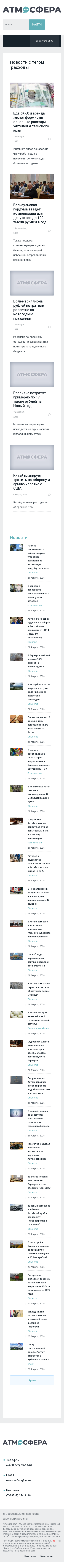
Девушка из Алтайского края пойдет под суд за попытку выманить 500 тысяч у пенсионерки (38, 828)
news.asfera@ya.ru (18, 1480)
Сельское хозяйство (38, 1028)
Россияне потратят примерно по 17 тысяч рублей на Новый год (29, 399)
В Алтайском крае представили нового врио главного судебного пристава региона (39, 929)
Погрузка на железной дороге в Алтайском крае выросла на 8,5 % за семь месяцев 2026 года (39, 1284)
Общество (33, 572)
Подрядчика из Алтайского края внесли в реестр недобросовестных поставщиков (39, 1086)
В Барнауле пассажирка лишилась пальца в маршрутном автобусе (38, 593)
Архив (32, 1380)
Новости (19, 537)
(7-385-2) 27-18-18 (18, 1495)
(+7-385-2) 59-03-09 (19, 1465)
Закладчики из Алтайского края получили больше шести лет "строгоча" (37, 1319)
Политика (32, 642)
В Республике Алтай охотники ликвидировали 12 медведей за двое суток (39, 794)
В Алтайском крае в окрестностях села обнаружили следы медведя (39, 989)
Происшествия (35, 605)
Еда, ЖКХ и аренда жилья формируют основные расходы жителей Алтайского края (31, 122)
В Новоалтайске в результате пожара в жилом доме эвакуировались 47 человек (38, 896)
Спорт (30, 1364)
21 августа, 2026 (36, 578)
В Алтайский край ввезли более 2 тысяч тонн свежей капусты (38, 1018)
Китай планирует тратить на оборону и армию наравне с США (31, 481)
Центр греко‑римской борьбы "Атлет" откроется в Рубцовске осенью (38, 1352)
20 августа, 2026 (36, 1168)
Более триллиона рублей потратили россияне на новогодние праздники (28, 309)
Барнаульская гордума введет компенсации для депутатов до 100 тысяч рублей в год (29, 213)
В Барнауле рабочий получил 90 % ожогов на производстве (39, 661)
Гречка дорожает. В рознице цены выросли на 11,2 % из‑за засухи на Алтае (39, 725)
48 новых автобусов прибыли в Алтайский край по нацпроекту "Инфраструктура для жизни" (39, 1215)
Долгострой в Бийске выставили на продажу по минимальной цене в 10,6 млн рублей (38, 1250)
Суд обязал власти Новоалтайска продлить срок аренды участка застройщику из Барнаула (38, 1051)
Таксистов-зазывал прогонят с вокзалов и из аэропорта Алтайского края (39, 1151)
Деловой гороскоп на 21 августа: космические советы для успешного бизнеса (38, 1118)
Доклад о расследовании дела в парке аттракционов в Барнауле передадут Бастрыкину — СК (39, 759)
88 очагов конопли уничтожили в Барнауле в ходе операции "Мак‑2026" (39, 1182)
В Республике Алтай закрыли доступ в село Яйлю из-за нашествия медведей (39, 692)
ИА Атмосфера (32, 9)
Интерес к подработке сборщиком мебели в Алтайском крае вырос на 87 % (39, 863)
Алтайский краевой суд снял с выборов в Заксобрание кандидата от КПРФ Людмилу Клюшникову (39, 628)
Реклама (30, 1556)
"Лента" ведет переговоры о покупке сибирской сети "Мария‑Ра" (38, 960)
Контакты (46, 1556)
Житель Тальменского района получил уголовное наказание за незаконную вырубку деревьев (38, 556)
